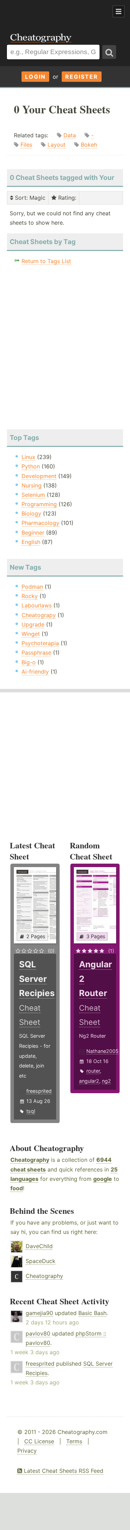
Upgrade (32, 624)
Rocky (29, 596)
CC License (39, 1441)
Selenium (33, 494)
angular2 (89, 1081)
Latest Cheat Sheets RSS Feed (62, 1470)
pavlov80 (38, 1333)
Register (81, 76)
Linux (28, 456)
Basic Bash (92, 1312)
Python (30, 466)
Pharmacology (40, 522)
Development (39, 476)
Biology (31, 513)
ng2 (106, 1081)
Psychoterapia (40, 643)
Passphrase (36, 652)
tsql (30, 1111)
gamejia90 (39, 1312)
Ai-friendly (35, 671)
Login (35, 76)
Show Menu (118, 11)
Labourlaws (36, 605)
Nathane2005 (102, 1051)
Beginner (32, 532)
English (30, 541)
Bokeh (89, 144)
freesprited (39, 1091)
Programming (39, 504)
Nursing (31, 485)
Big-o (28, 662)
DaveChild (39, 1246)
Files (26, 144)
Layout (56, 144)
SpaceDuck (40, 1260)
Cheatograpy (38, 615)
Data (69, 135)
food (16, 1188)
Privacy (27, 1450)
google (102, 1178)
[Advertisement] (55, 11)
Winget (30, 633)
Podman (32, 586)
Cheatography (29, 1159)
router (93, 1071)
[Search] (109, 52)
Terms (74, 1441)
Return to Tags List (46, 261)
